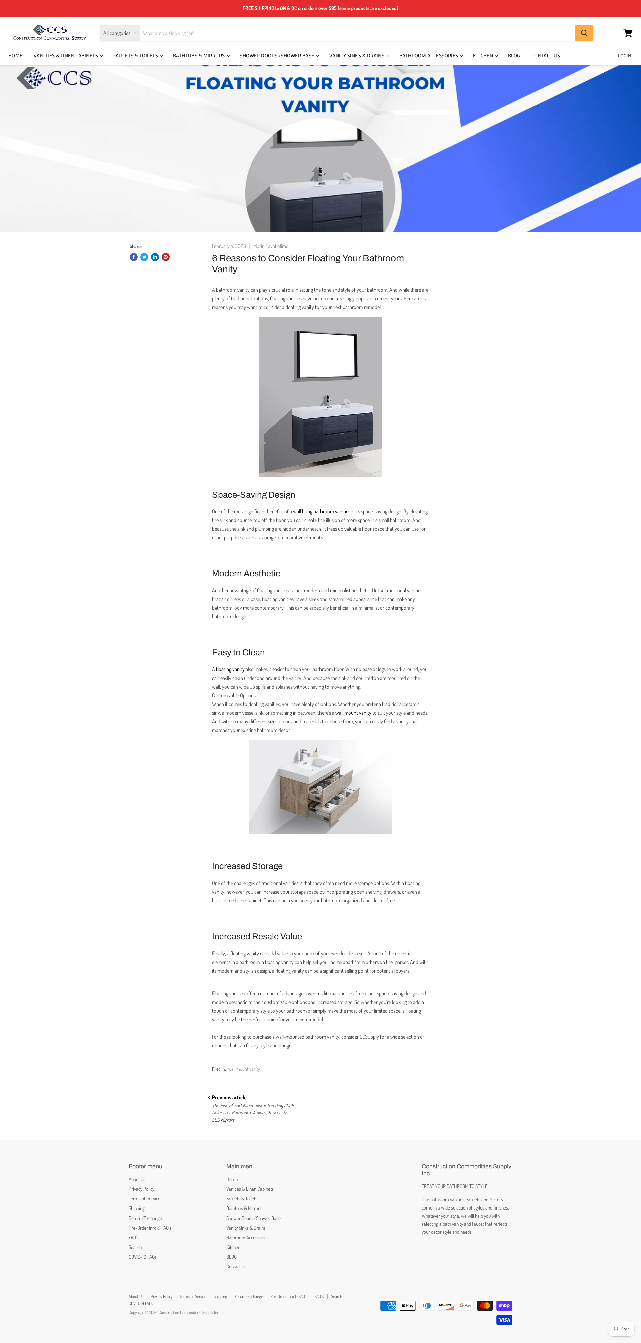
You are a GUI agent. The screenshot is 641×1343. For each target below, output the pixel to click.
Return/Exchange (145, 1218)
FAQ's (134, 1237)
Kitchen (483, 55)
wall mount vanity (244, 1069)
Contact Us (545, 55)
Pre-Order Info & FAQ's (150, 1228)
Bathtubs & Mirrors (199, 55)
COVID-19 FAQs (143, 1257)
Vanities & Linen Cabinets (66, 55)
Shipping (137, 1208)
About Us (137, 1179)
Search (135, 1247)
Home (15, 55)
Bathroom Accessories (429, 55)
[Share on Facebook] (134, 257)
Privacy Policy (141, 1189)
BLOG (514, 55)
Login (624, 55)
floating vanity (230, 669)
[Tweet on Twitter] (144, 257)
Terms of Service (144, 1198)
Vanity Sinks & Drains (357, 55)
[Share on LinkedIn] (155, 257)
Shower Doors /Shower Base (277, 55)
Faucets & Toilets (136, 55)
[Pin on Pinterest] (166, 257)
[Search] (584, 33)
